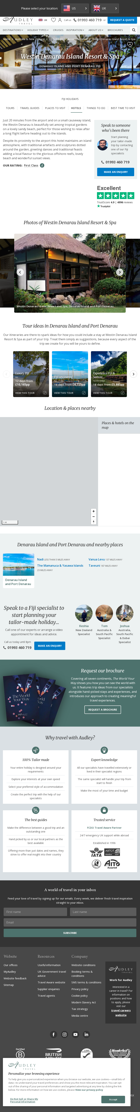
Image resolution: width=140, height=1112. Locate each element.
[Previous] (6, 374)
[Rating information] (42, 165)
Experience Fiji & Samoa (104, 375)
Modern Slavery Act (83, 1002)
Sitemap (9, 985)
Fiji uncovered (63, 377)
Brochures (115, 30)
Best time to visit (123, 108)
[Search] (134, 30)
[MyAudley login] (60, 20)
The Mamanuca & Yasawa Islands (60, 566)
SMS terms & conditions (86, 982)
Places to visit (55, 108)
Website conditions (83, 965)
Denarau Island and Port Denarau (18, 582)
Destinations (12, 30)
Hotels (76, 108)
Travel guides (29, 108)
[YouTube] (75, 1034)
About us (95, 30)
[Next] (133, 374)
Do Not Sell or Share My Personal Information (24, 1100)
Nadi (40, 559)
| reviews (115, 202)
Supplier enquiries (49, 989)
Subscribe (70, 933)
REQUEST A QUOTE (122, 20)
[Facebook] (53, 1034)
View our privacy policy (89, 1089)
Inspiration (74, 30)
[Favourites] (53, 20)
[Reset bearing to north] (93, 521)
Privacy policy (79, 989)
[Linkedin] (86, 1034)
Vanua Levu (97, 559)
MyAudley (10, 971)
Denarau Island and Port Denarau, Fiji (70, 66)
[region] (49, 471)
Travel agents (46, 995)
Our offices (11, 965)
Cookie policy (79, 995)
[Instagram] (64, 1034)
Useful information (49, 965)
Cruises (58, 30)
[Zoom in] (93, 511)
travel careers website (121, 1012)
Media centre (79, 1015)
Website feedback (15, 978)
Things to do (96, 108)
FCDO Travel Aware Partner (104, 827)
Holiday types (37, 30)
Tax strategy (79, 1009)
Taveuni (94, 566)
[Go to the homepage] (18, 20)
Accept (113, 1099)
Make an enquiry (116, 172)
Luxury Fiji (22, 373)
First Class (31, 165)
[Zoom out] (93, 516)
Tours (10, 108)
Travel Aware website (51, 982)
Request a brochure (102, 709)
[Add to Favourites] (130, 44)
